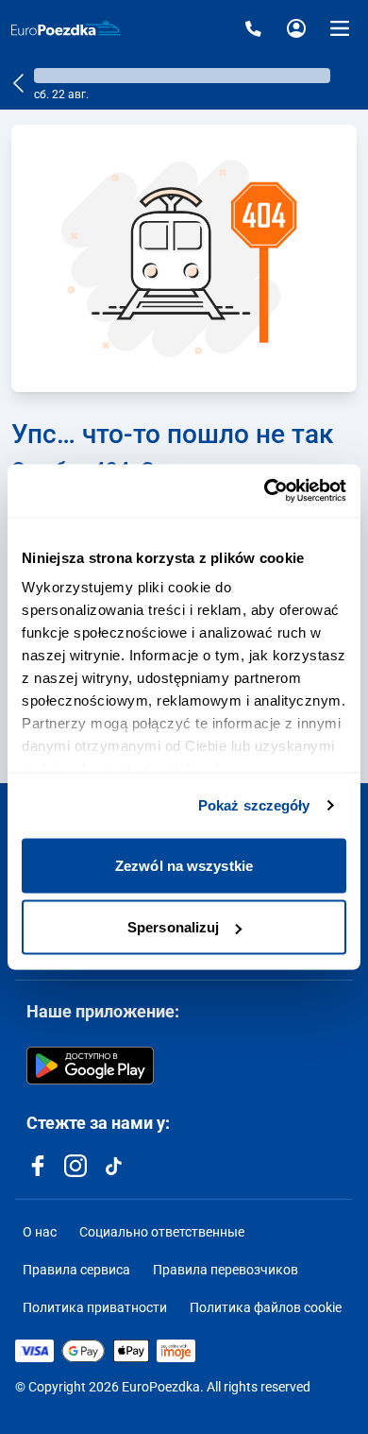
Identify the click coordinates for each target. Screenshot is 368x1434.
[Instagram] (75, 1165)
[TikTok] (113, 1165)
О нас (40, 1231)
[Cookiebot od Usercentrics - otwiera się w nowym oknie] (264, 491)
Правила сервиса (76, 1269)
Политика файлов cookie (266, 1307)
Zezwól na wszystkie (184, 865)
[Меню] (339, 28)
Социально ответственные (161, 1231)
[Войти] (296, 28)
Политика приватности (95, 1307)
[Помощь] (252, 28)
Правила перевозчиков (225, 1269)
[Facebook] (37, 1165)
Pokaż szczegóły (254, 805)
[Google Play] (90, 1065)
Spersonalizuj (173, 927)
